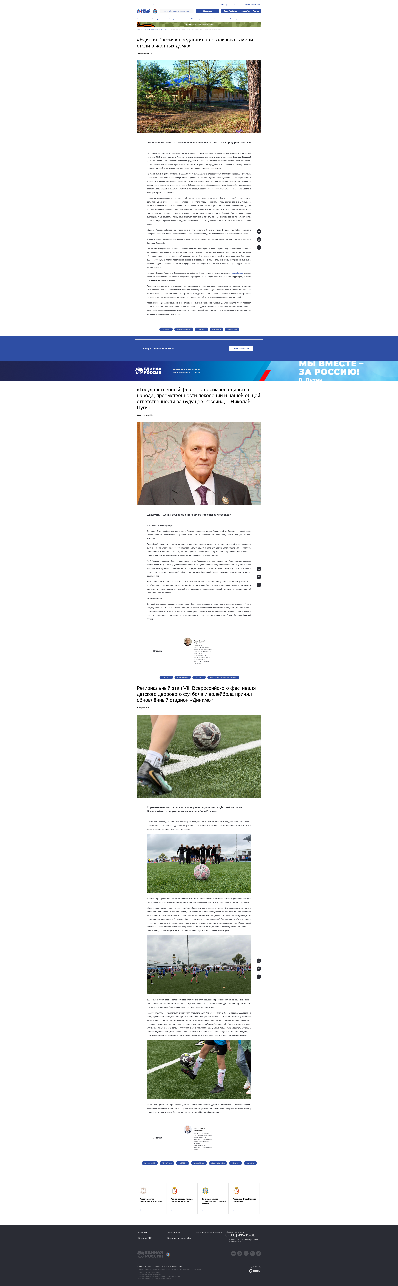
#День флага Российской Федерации (223, 677)
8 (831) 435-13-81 (240, 1235)
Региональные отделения (209, 1232)
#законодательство (184, 329)
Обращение (207, 11)
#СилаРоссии (167, 1163)
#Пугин (199, 677)
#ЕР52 (166, 677)
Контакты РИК (145, 1238)
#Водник (235, 1163)
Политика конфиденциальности (149, 1274)
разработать (237, 273)
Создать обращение (241, 349)
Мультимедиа (234, 19)
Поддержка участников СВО (199, 24)
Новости (164, 29)
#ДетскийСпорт (199, 1163)
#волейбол (250, 1163)
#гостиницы (216, 329)
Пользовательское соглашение (148, 1272)
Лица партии (156, 19)
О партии (140, 19)
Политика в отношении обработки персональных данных (158, 1276)
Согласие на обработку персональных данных (154, 1278)
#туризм (166, 329)
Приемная (217, 19)
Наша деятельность (176, 19)
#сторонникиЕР (182, 677)
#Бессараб (201, 329)
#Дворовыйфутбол (218, 1163)
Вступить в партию (254, 19)
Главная (139, 29)
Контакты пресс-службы (179, 1238)
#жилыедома (232, 329)
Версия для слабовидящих (251, 4)
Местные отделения (198, 19)
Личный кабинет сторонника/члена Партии (241, 11)
